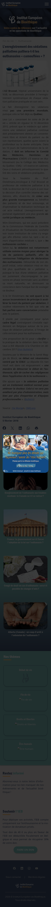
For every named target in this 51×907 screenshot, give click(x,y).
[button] (26, 453)
